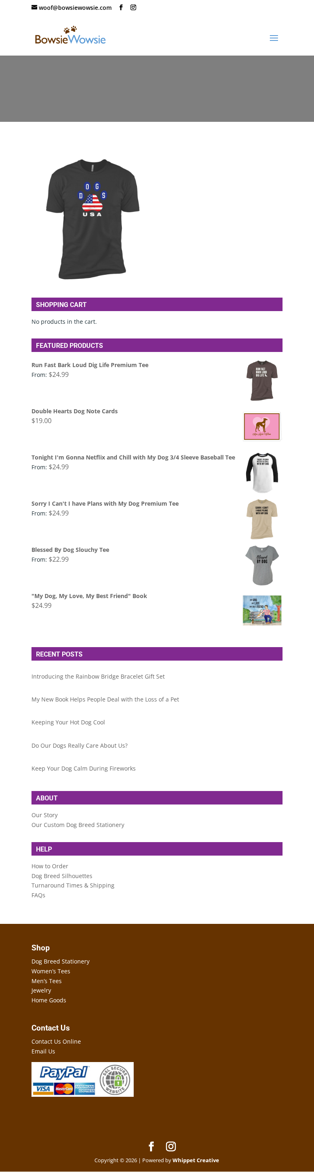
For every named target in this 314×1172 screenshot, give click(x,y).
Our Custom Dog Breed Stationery (77, 825)
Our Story (44, 815)
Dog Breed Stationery (60, 961)
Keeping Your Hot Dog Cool (68, 722)
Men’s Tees (46, 981)
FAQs (38, 895)
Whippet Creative (196, 1160)
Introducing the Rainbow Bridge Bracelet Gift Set (98, 676)
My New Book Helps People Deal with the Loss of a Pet (105, 699)
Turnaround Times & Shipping (72, 885)
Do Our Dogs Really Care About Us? (79, 745)
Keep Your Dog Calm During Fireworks (83, 768)
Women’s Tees (50, 971)
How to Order (49, 866)
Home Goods (48, 1000)
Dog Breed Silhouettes (61, 876)
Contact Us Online (56, 1041)
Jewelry (41, 990)
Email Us (43, 1051)
